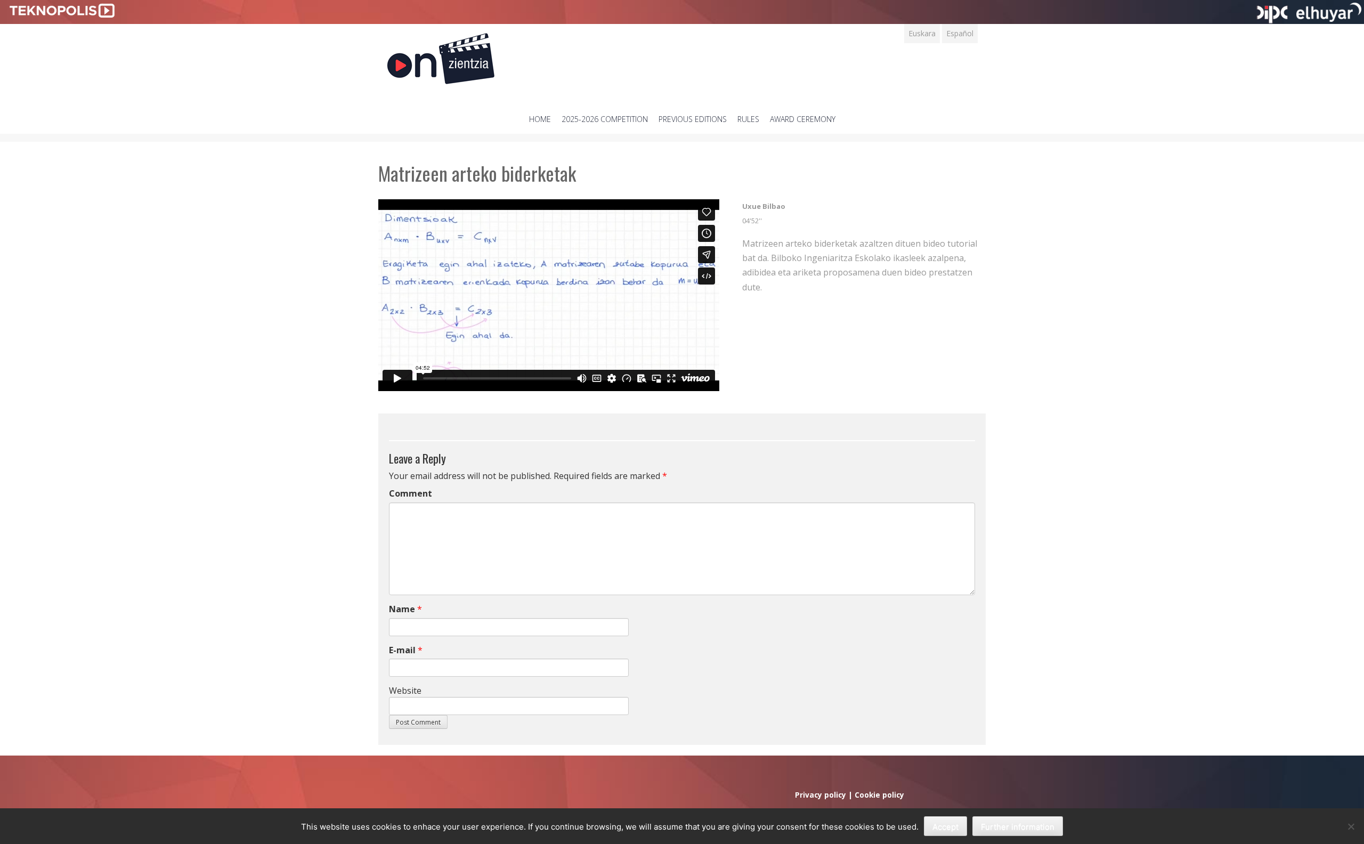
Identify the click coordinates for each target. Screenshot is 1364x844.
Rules (748, 119)
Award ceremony (802, 119)
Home (540, 119)
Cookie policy (879, 795)
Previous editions (693, 119)
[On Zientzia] (441, 55)
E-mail (402, 650)
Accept (945, 827)
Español (959, 33)
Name (402, 609)
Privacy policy (820, 795)
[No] (1350, 826)
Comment (410, 493)
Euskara (922, 33)
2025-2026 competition (605, 119)
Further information (1017, 827)
